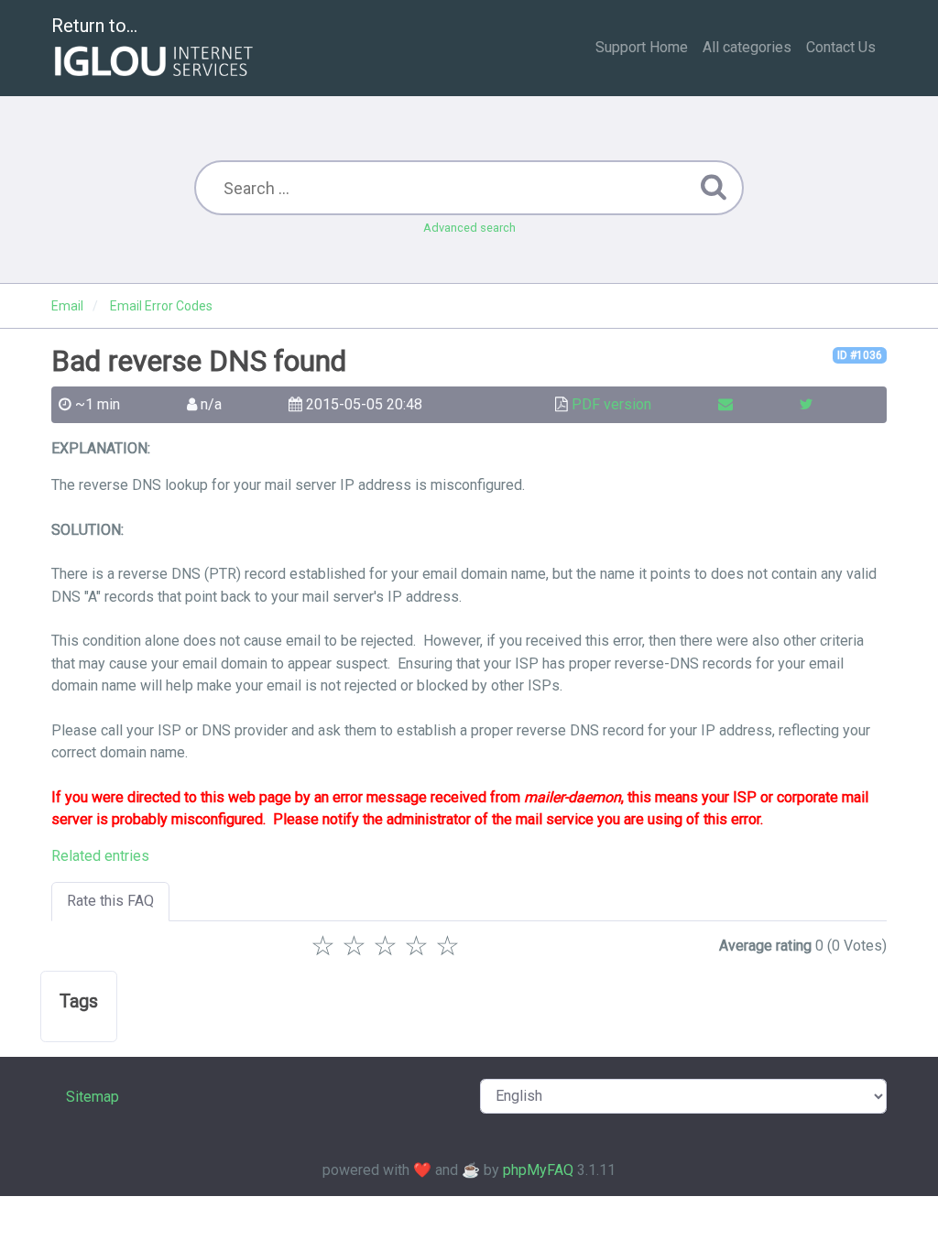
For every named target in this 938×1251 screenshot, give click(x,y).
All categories (747, 47)
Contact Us (841, 47)
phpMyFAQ (538, 1170)
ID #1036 (859, 355)
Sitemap (92, 1096)
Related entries (100, 856)
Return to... (94, 26)
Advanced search (469, 227)
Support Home (641, 47)
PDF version (611, 404)
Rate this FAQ (110, 900)
